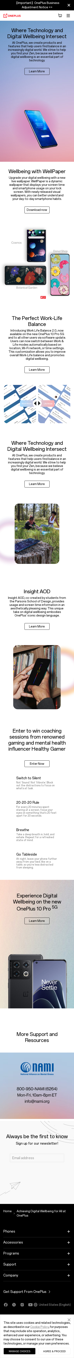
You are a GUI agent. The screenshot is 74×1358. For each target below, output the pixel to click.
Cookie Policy (39, 1327)
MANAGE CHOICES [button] (19, 1351)
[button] (69, 1319)
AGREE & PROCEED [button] (54, 1351)
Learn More (37, 71)
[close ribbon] (69, 5)
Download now (37, 210)
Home (7, 1211)
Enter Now (37, 764)
